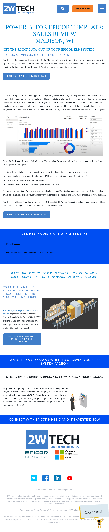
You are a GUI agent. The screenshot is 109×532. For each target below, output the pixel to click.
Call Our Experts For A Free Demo (26, 76)
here (58, 522)
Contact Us (82, 8)
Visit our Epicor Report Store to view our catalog (21, 339)
